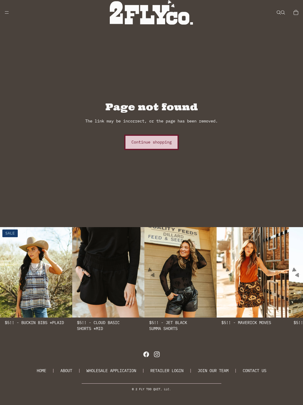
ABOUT (66, 370)
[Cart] (295, 12)
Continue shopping (151, 142)
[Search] (278, 12)
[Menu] (7, 12)
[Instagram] (156, 354)
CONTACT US (254, 370)
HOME (41, 370)
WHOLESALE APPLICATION (111, 370)
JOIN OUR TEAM (213, 370)
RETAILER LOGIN (166, 370)
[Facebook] (146, 354)
